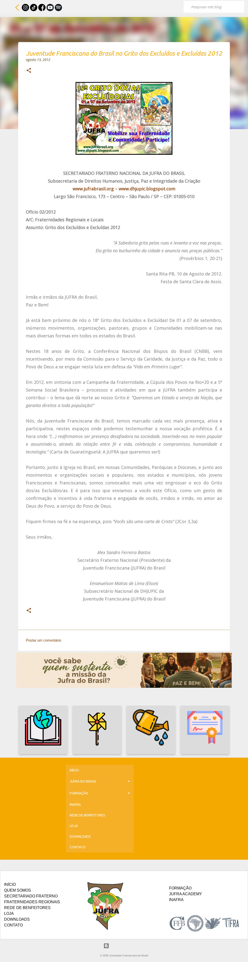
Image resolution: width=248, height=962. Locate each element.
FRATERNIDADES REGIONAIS (32, 902)
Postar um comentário (43, 640)
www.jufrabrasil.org (93, 189)
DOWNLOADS (80, 836)
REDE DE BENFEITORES (87, 815)
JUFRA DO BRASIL (83, 781)
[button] (29, 70)
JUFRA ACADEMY (185, 894)
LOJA (74, 826)
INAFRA (75, 805)
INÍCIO (74, 770)
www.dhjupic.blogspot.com (147, 189)
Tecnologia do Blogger (127, 946)
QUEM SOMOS (17, 890)
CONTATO (77, 847)
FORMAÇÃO (79, 793)
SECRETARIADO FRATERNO (31, 896)
